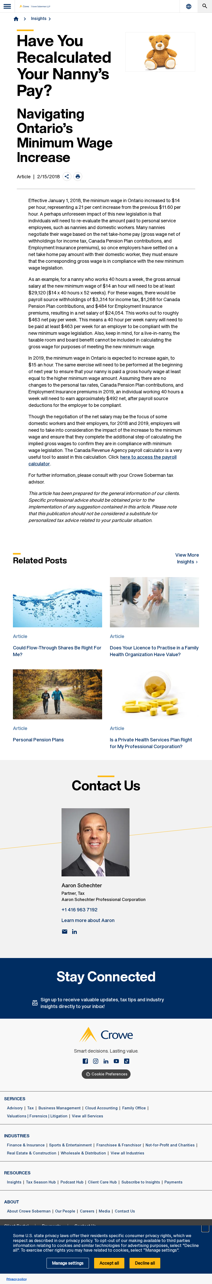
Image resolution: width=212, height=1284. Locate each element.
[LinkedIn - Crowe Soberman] (108, 1061)
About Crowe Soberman (29, 1211)
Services (14, 1099)
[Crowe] (34, 6)
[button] (205, 1228)
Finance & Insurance (26, 1145)
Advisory (15, 1108)
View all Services (87, 1116)
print (77, 176)
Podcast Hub (72, 1182)
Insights (39, 18)
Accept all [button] (109, 1263)
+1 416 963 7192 (79, 909)
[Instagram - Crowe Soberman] (98, 1061)
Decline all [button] (145, 1263)
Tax (30, 1108)
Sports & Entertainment (70, 1145)
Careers (87, 1211)
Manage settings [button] (68, 1263)
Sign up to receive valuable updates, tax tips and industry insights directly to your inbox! (102, 1003)
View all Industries (127, 1153)
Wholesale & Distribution (83, 1153)
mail (65, 931)
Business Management (60, 1108)
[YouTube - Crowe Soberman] (118, 1061)
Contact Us (125, 1211)
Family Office (134, 1108)
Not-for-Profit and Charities (170, 1145)
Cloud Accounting (101, 1108)
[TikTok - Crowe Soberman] (127, 1061)
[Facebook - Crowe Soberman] (87, 1061)
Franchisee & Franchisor (118, 1145)
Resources (17, 1173)
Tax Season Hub (41, 1182)
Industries (16, 1136)
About (11, 1202)
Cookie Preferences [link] (109, 1074)
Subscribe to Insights (141, 1182)
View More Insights (187, 558)
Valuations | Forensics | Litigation (37, 1116)
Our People (65, 1211)
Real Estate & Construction (31, 1153)
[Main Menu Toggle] (7, 6)
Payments (173, 1182)
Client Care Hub (102, 1182)
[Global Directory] (188, 6)
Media (104, 1211)
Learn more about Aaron (88, 920)
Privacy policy (16, 1279)
